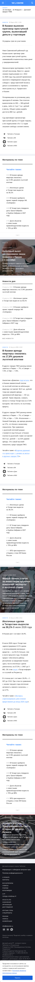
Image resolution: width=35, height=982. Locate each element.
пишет (15, 669)
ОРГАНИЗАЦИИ (7, 904)
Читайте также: (14, 169)
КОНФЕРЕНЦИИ (7, 921)
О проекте (6, 877)
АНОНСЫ (5, 918)
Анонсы (4, 7)
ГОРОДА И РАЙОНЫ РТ (9, 896)
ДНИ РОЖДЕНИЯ (7, 907)
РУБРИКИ (5, 888)
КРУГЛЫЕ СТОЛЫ (7, 910)
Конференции (6, 817)
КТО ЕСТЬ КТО (6, 899)
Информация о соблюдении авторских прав (16, 869)
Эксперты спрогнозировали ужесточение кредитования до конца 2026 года (15, 699)
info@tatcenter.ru (7, 926)
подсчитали (24, 380)
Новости (5, 22)
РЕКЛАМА (5, 916)
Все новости (8, 338)
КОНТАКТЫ (5, 879)
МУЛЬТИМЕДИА (7, 890)
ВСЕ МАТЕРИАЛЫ (7, 883)
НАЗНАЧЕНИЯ (6, 902)
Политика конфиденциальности (12, 873)
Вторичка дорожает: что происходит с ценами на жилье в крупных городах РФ (16, 453)
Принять (17, 978)
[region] (17, 971)
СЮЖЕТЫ (5, 885)
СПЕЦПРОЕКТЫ (7, 913)
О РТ (3, 894)
